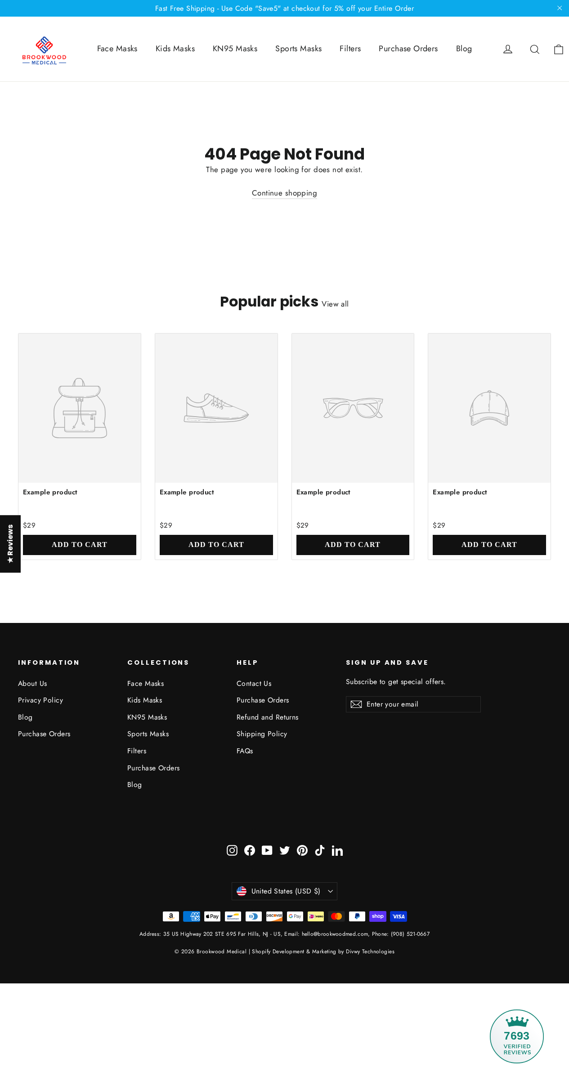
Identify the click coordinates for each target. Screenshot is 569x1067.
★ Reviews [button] (10, 544)
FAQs (245, 751)
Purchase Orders (408, 48)
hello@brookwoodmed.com (335, 934)
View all (335, 303)
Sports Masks (298, 48)
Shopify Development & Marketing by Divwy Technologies (323, 951)
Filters (350, 48)
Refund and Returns (268, 717)
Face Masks (117, 48)
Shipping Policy (262, 734)
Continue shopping (284, 192)
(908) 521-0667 (409, 934)
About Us (32, 683)
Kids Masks (175, 48)
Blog (464, 48)
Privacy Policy (40, 700)
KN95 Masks (235, 48)
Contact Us (254, 683)
